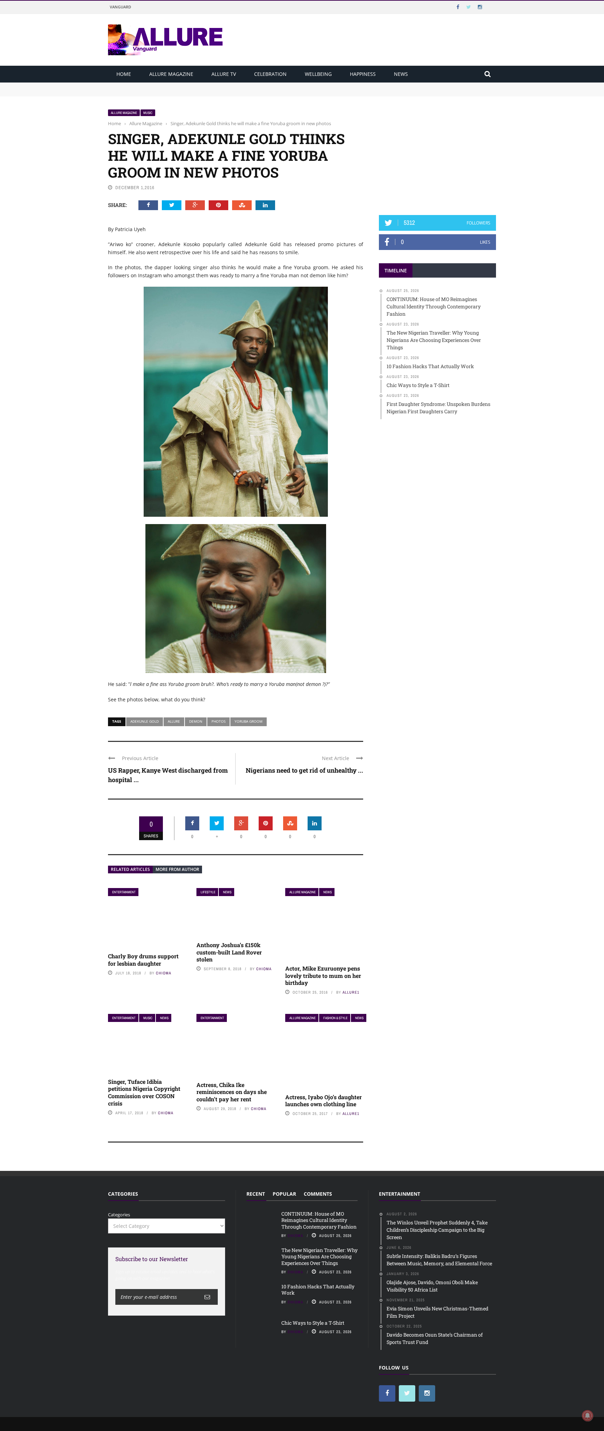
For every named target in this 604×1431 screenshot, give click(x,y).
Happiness (363, 74)
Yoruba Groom (249, 721)
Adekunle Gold (144, 721)
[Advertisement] (437, 152)
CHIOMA (163, 973)
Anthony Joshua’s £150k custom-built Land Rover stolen (229, 952)
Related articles (130, 869)
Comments (318, 1193)
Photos (218, 721)
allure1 (351, 992)
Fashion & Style (335, 1018)
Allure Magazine (171, 74)
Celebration (270, 74)
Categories (119, 1214)
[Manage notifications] (587, 1415)
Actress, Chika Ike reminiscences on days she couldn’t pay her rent (231, 1092)
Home (123, 74)
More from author (177, 869)
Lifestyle (208, 892)
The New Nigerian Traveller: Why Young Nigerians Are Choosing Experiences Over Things (206, 92)
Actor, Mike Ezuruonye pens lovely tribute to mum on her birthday (323, 976)
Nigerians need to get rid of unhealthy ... (304, 770)
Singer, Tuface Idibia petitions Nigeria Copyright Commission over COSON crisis (144, 1092)
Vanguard (120, 6)
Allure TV (223, 74)
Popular (284, 1193)
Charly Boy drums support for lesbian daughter (143, 959)
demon (195, 721)
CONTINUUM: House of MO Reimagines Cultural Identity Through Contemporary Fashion (204, 86)
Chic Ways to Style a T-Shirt (312, 1322)
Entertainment (124, 892)
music (147, 112)
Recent (255, 1193)
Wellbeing (318, 74)
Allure (174, 721)
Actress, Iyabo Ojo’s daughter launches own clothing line (323, 1100)
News (401, 74)
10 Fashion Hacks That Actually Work (317, 1289)
